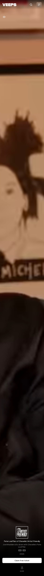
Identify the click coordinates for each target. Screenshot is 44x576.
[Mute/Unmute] (4, 17)
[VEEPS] (9, 4)
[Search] (31, 4)
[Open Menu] (39, 4)
